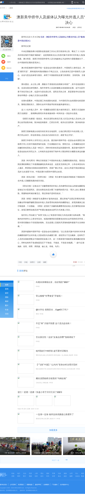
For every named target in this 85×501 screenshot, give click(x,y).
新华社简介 (3, 484)
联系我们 (21, 484)
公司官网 (13, 484)
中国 (20, 262)
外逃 (25, 262)
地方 (18, 473)
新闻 (6, 289)
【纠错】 (75, 262)
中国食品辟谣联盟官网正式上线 (75, 8)
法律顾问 (46, 484)
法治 (6, 313)
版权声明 (38, 484)
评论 (6, 78)
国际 (6, 297)
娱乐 (42, 476)
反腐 (39, 262)
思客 (13, 476)
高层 (30, 473)
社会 (6, 309)
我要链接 (29, 484)
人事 (36, 473)
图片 (6, 305)
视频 (30, 476)
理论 (42, 473)
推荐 (6, 284)
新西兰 (32, 262)
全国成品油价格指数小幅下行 (50, 2)
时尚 (47, 476)
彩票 (36, 476)
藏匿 (44, 262)
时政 (13, 473)
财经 (6, 293)
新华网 (2, 8)
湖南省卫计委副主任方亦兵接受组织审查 (25, 2)
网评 (6, 301)
